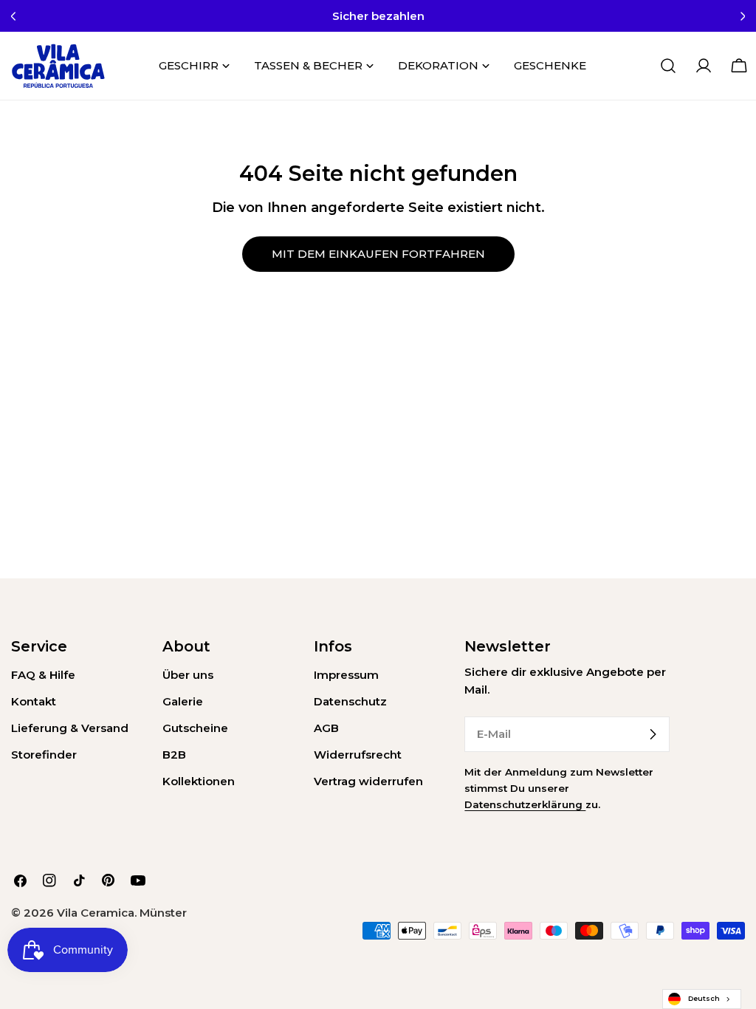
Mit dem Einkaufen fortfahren (378, 254)
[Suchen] (668, 66)
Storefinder (44, 755)
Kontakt (33, 701)
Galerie (182, 701)
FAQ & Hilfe (43, 675)
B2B (174, 755)
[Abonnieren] (652, 734)
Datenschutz (350, 701)
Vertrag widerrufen (368, 781)
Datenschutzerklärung (524, 804)
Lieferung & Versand (69, 728)
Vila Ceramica (95, 913)
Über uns (187, 675)
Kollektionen (198, 781)
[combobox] (701, 999)
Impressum (346, 675)
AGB (326, 728)
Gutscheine (195, 728)
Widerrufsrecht (358, 755)
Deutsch (704, 998)
